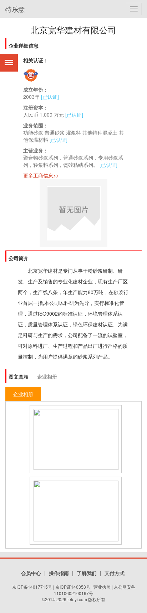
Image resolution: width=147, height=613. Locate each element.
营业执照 (102, 587)
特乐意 (15, 9)
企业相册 (47, 376)
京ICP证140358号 (72, 587)
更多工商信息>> (41, 175)
